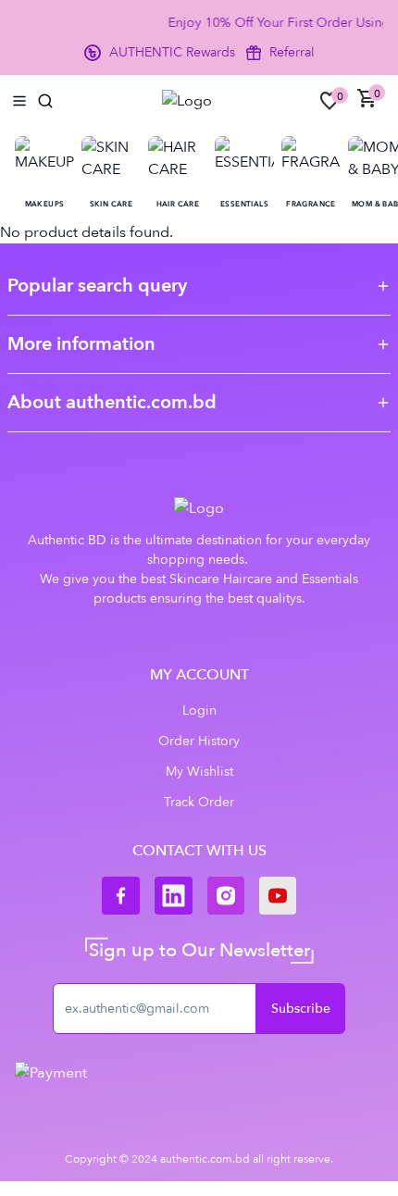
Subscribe (300, 1008)
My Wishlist (199, 771)
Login (199, 710)
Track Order (199, 802)
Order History (199, 741)
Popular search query (97, 285)
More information (81, 343)
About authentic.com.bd (112, 402)
